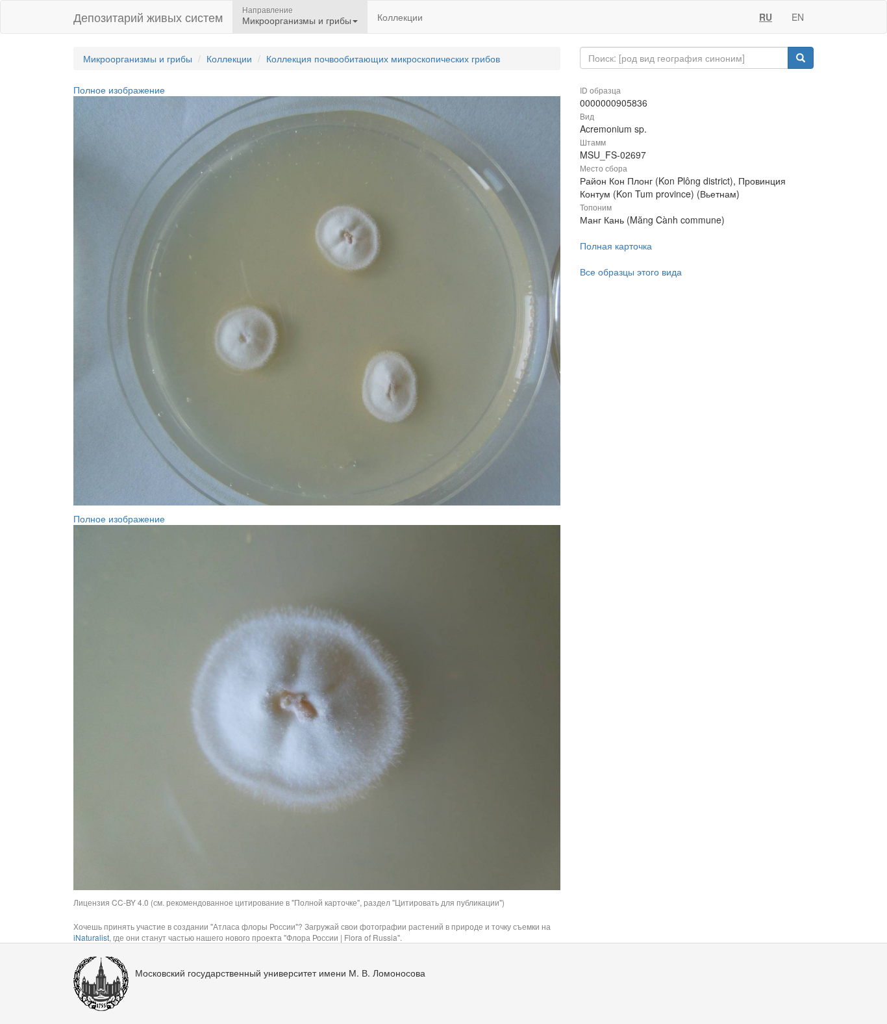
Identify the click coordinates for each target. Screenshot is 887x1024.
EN (798, 16)
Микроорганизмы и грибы (137, 58)
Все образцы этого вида (631, 271)
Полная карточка (616, 245)
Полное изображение (119, 89)
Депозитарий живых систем (148, 16)
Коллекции (400, 16)
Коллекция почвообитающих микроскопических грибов (383, 58)
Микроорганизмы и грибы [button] (296, 20)
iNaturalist (91, 937)
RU (765, 16)
